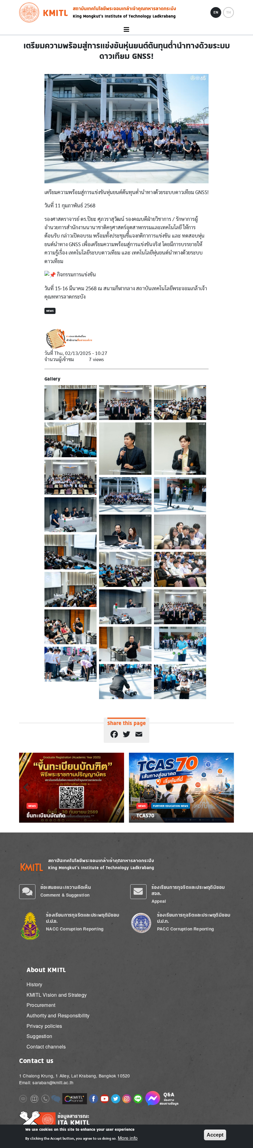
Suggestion (39, 1036)
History (34, 984)
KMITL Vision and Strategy (57, 994)
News (50, 310)
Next (227, 787)
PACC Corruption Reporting (185, 929)
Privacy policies (44, 1025)
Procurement (41, 1004)
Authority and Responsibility (58, 1015)
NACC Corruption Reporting (74, 929)
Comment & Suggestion (64, 895)
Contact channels (46, 1046)
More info (128, 1138)
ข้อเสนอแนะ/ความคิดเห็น (65, 887)
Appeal (158, 901)
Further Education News (170, 806)
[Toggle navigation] (126, 30)
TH (228, 12)
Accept (215, 1135)
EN (216, 12)
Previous (25, 787)
